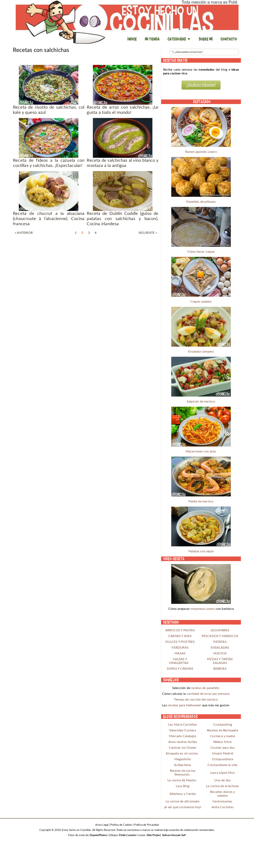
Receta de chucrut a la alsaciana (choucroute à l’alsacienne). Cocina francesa (49, 218)
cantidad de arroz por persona (208, 693)
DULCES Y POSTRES (180, 641)
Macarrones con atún (201, 451)
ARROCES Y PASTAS (180, 630)
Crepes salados (201, 301)
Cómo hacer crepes (201, 251)
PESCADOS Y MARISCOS (220, 636)
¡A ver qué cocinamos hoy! (182, 807)
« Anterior (24, 232)
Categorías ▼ (179, 39)
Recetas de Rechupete (222, 730)
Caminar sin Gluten (182, 747)
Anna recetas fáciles (182, 742)
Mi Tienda (152, 39)
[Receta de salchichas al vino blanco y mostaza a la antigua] (122, 138)
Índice (132, 39)
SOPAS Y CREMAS (180, 668)
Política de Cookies (121, 825)
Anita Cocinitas (223, 807)
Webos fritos (222, 742)
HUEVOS (220, 653)
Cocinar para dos (222, 747)
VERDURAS (180, 647)
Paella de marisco (201, 501)
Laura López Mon (222, 772)
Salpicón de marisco (201, 401)
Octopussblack (222, 759)
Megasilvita (182, 759)
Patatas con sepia (201, 551)
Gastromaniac (222, 801)
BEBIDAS (219, 668)
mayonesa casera (202, 608)
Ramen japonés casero (201, 151)
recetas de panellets (205, 688)
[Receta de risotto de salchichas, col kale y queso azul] (49, 85)
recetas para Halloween (184, 705)
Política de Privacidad (146, 825)
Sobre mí (206, 39)
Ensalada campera (201, 351)
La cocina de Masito (181, 780)
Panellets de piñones (201, 201)
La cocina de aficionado (182, 801)
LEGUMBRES (220, 630)
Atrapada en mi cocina (182, 753)
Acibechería (182, 765)
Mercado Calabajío (182, 736)
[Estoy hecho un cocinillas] (127, 22)
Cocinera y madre (222, 736)
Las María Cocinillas (182, 724)
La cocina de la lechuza (222, 786)
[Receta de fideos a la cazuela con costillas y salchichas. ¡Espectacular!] (49, 138)
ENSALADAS (220, 647)
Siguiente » (148, 232)
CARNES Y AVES (180, 636)
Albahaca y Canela (182, 793)
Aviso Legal (101, 825)
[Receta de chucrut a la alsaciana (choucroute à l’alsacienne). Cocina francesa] (49, 191)
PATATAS (219, 641)
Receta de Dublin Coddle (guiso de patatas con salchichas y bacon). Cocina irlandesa (122, 218)
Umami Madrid (222, 753)
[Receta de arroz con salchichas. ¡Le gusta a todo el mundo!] (122, 85)
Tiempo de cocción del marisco (196, 699)
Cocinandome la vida (222, 765)
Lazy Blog (182, 786)
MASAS (180, 653)
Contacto (228, 39)
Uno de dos (222, 780)
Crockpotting (222, 724)
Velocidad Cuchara (182, 730)
